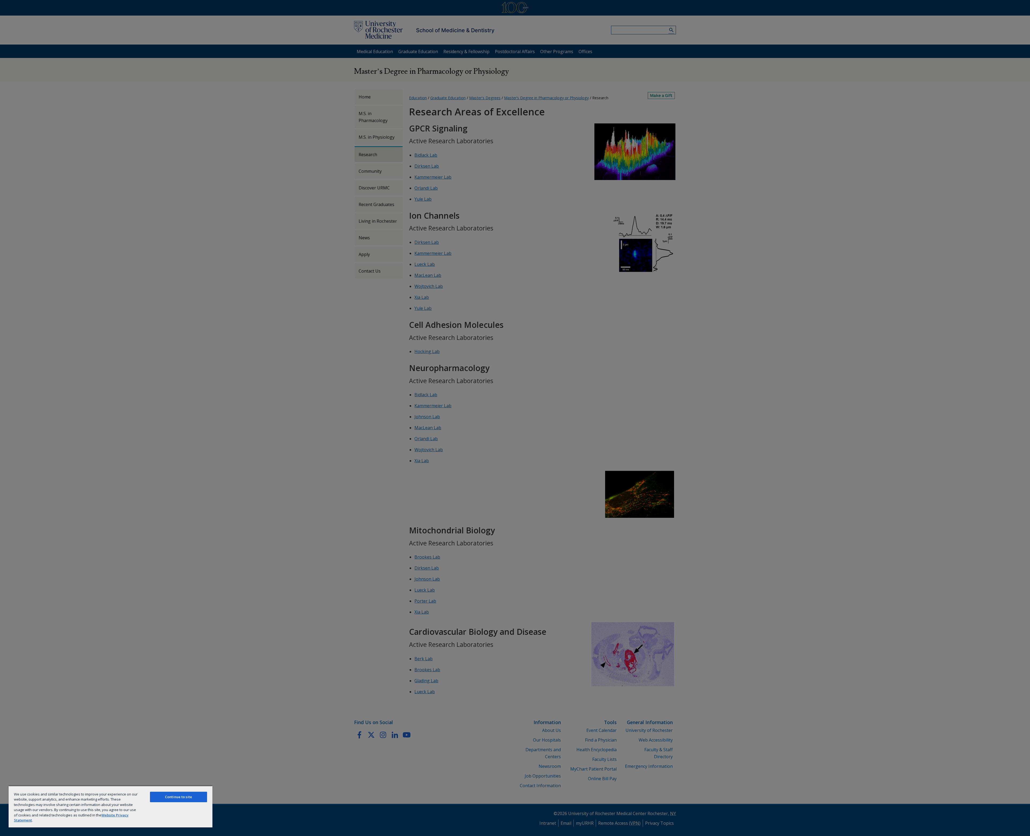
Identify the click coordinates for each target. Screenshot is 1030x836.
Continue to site (178, 796)
